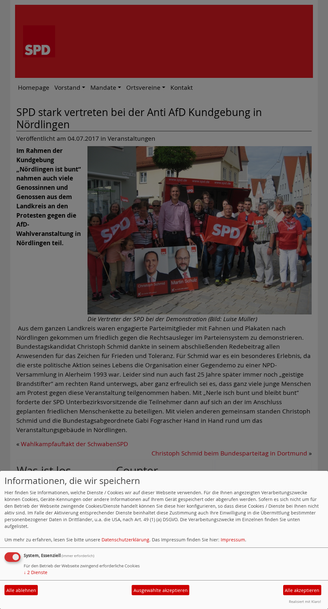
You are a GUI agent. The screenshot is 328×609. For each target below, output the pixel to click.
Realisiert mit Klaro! (305, 601)
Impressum (233, 540)
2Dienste (35, 572)
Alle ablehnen (21, 590)
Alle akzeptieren (302, 590)
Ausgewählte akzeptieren (161, 590)
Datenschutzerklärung (125, 540)
